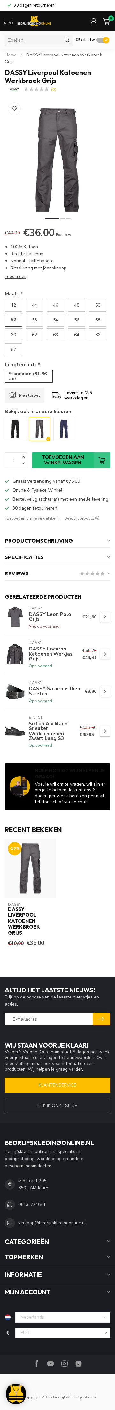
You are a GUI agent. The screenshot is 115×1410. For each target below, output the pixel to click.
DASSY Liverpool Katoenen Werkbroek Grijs (24, 921)
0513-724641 (32, 1205)
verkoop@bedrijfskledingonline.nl (52, 1223)
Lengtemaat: (22, 364)
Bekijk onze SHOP (57, 1105)
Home (11, 55)
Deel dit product (79, 518)
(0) (53, 89)
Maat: (13, 293)
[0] (106, 21)
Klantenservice (57, 1085)
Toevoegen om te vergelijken (31, 518)
